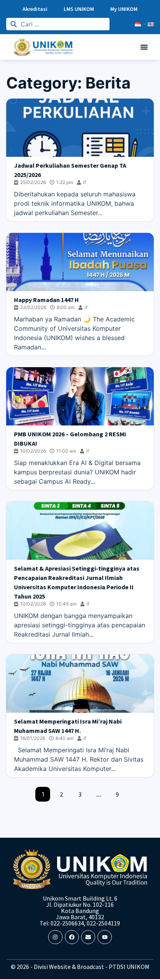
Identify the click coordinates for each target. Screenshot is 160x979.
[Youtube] (104, 937)
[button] (144, 47)
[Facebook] (72, 937)
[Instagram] (55, 937)
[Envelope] (88, 937)
